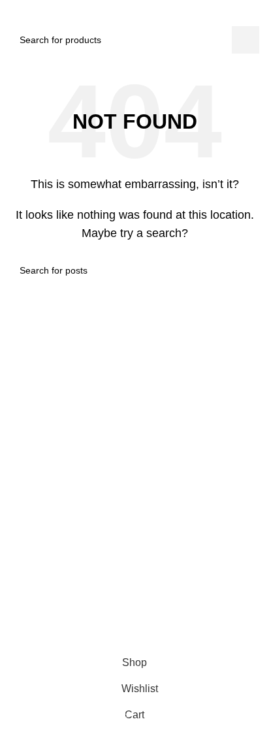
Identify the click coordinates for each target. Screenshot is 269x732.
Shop (11, 514)
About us (18, 536)
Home (12, 491)
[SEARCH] (245, 40)
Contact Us (23, 559)
